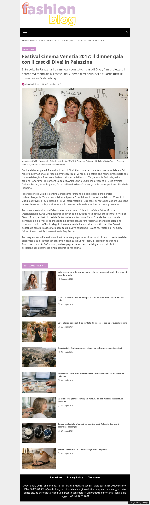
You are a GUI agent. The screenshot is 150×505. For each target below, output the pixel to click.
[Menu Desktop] (25, 32)
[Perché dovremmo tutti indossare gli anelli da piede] (39, 458)
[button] (127, 32)
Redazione (56, 477)
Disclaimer (94, 477)
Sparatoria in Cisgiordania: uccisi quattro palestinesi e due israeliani (90, 348)
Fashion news (29, 49)
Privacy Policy (75, 477)
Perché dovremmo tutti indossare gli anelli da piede (82, 449)
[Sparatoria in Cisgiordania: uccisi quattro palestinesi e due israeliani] (39, 357)
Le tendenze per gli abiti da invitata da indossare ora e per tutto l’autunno (92, 322)
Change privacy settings (138, 502)
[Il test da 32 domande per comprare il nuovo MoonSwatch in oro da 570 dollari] (39, 306)
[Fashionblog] (49, 13)
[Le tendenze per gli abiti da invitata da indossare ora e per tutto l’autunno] (39, 331)
